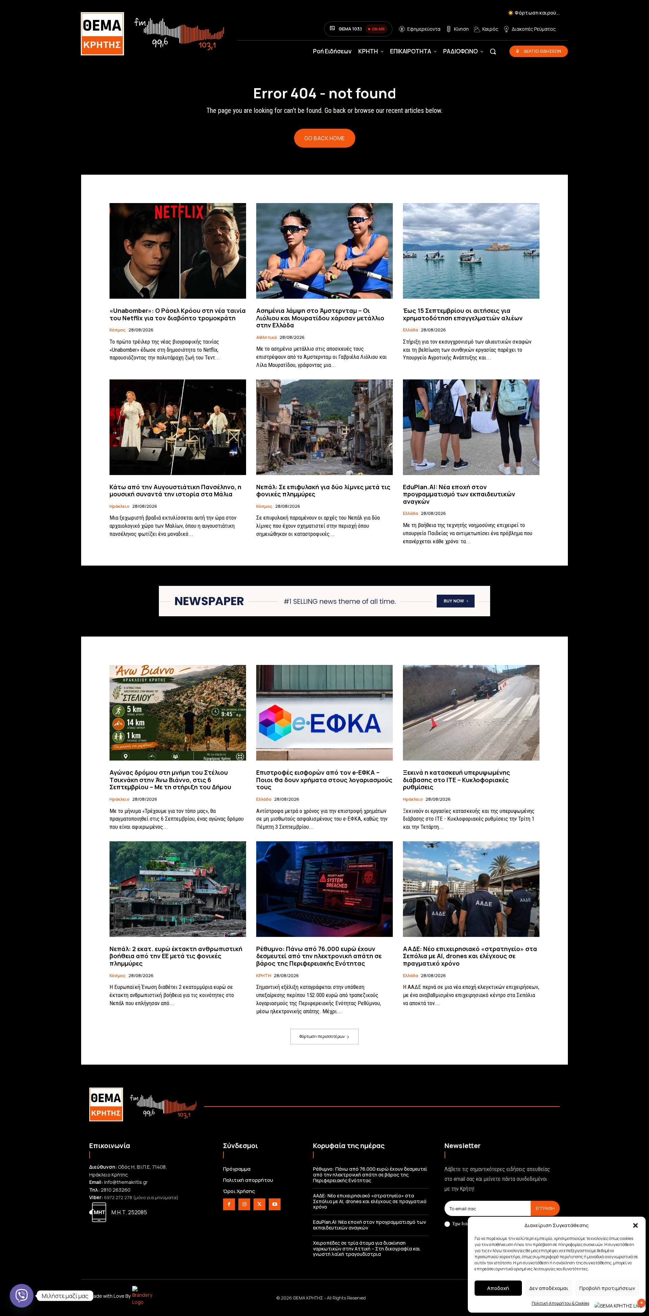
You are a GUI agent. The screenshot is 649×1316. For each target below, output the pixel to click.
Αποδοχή (498, 1288)
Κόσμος (118, 330)
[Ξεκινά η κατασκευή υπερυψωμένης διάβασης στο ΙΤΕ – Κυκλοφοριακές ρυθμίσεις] (471, 713)
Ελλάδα (410, 330)
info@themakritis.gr (126, 1182)
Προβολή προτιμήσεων (607, 1288)
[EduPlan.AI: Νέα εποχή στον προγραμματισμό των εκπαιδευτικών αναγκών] (471, 427)
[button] (635, 1225)
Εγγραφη (545, 1208)
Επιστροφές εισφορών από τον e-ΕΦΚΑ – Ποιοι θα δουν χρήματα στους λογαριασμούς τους (324, 779)
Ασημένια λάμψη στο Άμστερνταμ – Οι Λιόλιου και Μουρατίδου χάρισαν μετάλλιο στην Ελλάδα (320, 317)
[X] (259, 1204)
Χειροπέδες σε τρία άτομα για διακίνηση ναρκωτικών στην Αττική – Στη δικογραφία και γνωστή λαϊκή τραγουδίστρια (366, 1249)
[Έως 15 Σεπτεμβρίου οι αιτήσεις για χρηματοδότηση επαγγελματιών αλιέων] (471, 251)
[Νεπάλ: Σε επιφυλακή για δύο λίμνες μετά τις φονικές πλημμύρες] (324, 427)
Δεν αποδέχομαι (548, 1288)
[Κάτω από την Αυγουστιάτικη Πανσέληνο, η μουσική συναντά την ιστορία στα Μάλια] (178, 427)
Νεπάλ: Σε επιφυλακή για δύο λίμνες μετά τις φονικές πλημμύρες (323, 490)
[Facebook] (229, 1204)
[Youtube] (275, 1204)
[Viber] (21, 1296)
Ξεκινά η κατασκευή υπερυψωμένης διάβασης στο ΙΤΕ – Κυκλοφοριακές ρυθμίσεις (456, 779)
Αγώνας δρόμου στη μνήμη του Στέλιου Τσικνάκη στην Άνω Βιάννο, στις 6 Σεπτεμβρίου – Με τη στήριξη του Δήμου (170, 779)
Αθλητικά (266, 337)
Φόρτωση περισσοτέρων (322, 1036)
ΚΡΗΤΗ (263, 975)
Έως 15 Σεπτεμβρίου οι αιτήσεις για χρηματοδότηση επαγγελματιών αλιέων (463, 314)
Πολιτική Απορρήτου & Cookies (560, 1303)
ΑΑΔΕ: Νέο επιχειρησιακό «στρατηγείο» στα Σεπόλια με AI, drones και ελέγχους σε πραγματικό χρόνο (470, 956)
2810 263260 (115, 1190)
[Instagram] (244, 1204)
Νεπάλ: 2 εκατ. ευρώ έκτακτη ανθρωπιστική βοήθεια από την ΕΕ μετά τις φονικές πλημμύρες (176, 956)
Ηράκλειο (119, 506)
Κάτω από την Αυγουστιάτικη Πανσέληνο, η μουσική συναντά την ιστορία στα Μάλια (175, 490)
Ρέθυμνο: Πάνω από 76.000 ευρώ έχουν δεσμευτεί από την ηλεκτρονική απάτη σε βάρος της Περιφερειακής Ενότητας (319, 956)
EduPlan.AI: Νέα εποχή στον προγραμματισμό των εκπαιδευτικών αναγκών (459, 494)
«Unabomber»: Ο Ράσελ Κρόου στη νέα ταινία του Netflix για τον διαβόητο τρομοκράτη (178, 314)
